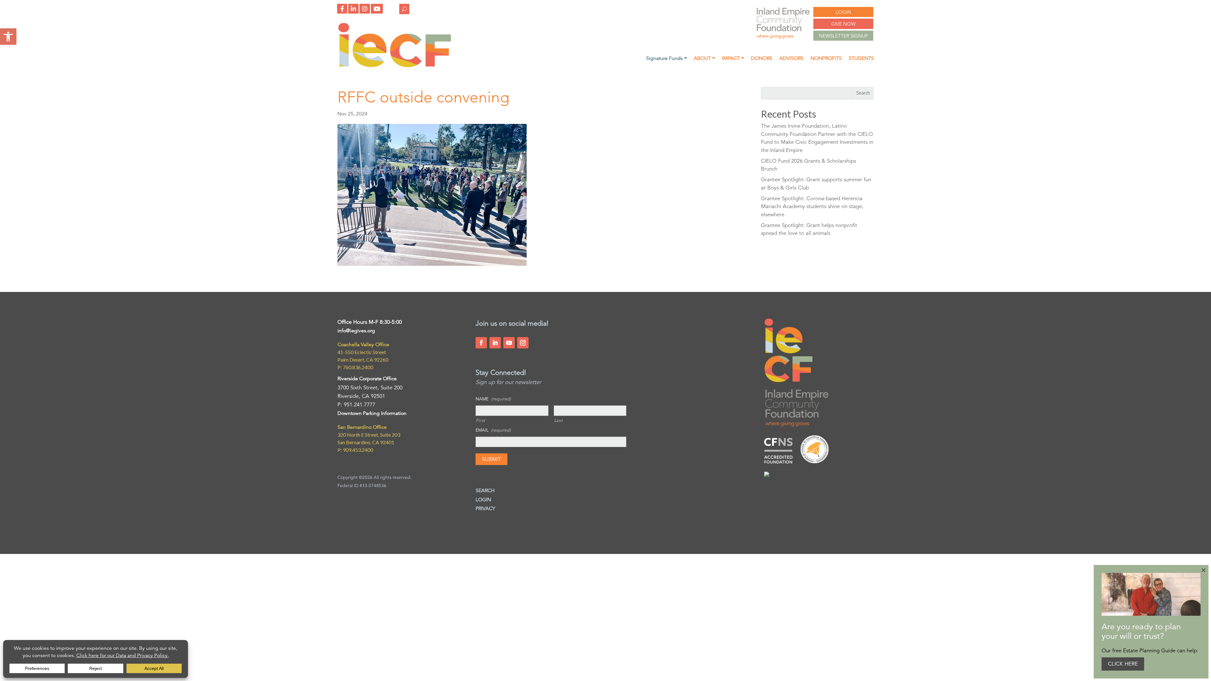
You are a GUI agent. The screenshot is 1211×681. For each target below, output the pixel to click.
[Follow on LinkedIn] (495, 342)
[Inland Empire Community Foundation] (394, 66)
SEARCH (485, 490)
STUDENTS (861, 58)
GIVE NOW (843, 24)
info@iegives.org (356, 331)
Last (558, 420)
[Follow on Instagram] (523, 342)
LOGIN (843, 12)
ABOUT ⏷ (704, 58)
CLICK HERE (1123, 664)
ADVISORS (791, 58)
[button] (8, 36)
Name (493, 399)
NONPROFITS (826, 58)
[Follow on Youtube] (509, 342)
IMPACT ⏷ (733, 58)
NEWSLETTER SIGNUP (843, 36)
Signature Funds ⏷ (666, 58)
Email (493, 430)
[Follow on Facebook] (481, 342)
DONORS (761, 58)
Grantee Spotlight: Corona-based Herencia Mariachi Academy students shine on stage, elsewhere (812, 206)
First (480, 420)
